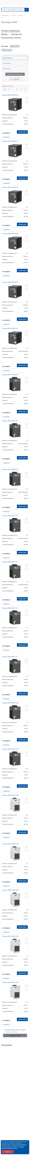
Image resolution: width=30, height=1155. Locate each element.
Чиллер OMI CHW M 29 (10, 375)
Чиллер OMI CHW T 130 (10, 703)
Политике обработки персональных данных (13, 1147)
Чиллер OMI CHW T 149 (10, 749)
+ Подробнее (6, 137)
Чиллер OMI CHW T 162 (10, 795)
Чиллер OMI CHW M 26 (10, 233)
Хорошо (8, 1151)
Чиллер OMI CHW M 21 (10, 187)
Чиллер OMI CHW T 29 (10, 421)
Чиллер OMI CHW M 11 (10, 141)
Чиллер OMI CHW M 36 (10, 282)
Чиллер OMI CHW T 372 (10, 982)
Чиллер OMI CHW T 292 (10, 936)
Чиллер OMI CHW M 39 (10, 469)
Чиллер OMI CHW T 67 (10, 608)
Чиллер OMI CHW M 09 (10, 95)
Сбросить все (6, 50)
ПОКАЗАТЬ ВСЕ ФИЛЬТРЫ (15, 74)
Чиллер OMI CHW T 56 (10, 562)
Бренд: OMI (14, 46)
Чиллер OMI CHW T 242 (10, 890)
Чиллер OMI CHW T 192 (10, 844)
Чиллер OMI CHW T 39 (10, 515)
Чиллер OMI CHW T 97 (10, 657)
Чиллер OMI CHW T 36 (10, 328)
